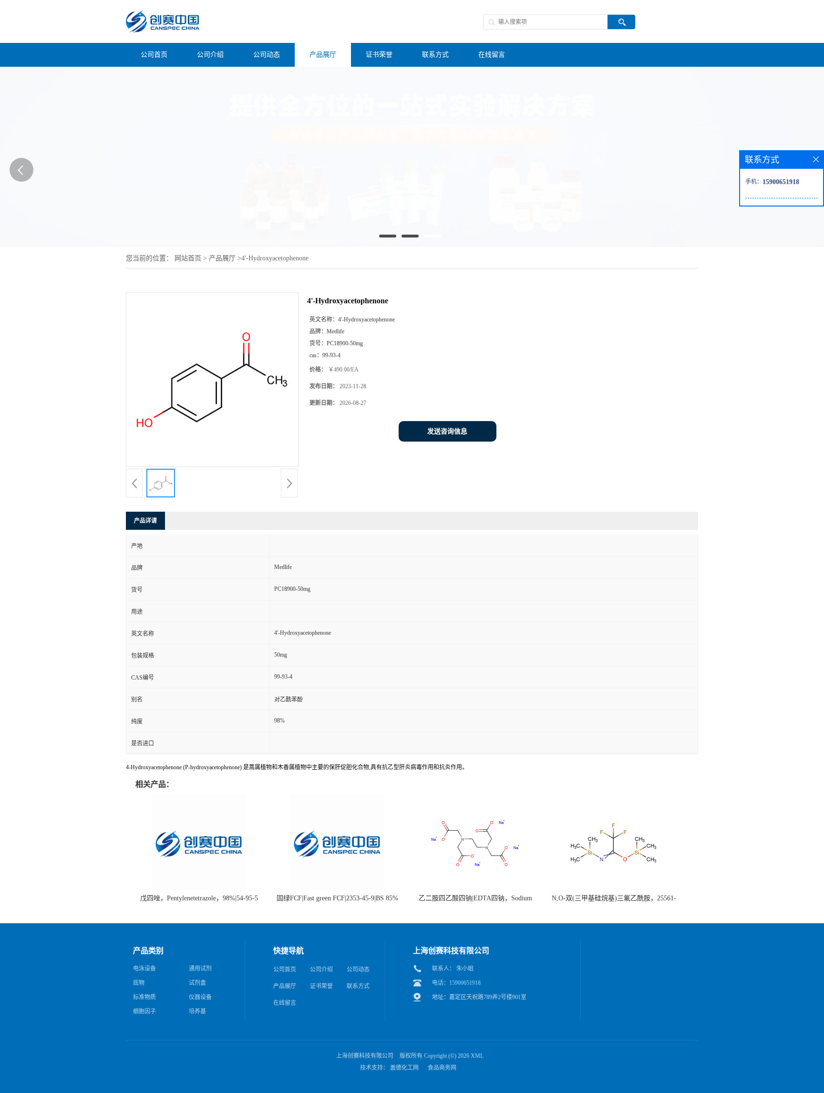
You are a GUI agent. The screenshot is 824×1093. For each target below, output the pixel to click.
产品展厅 (222, 258)
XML (477, 1055)
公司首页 (284, 969)
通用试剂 (200, 968)
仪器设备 (200, 997)
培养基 (197, 1011)
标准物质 (144, 997)
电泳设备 (144, 968)
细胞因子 (144, 1011)
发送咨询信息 (447, 431)
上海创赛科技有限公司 (364, 1055)
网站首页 (188, 258)
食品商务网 (442, 1067)
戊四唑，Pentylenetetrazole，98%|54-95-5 (199, 898)
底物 (138, 983)
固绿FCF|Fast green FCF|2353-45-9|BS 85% (337, 898)
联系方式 (358, 986)
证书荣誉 (321, 986)
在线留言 (284, 1003)
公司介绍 (321, 969)
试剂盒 (197, 983)
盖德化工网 (404, 1067)
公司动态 (358, 969)
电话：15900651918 (456, 983)
